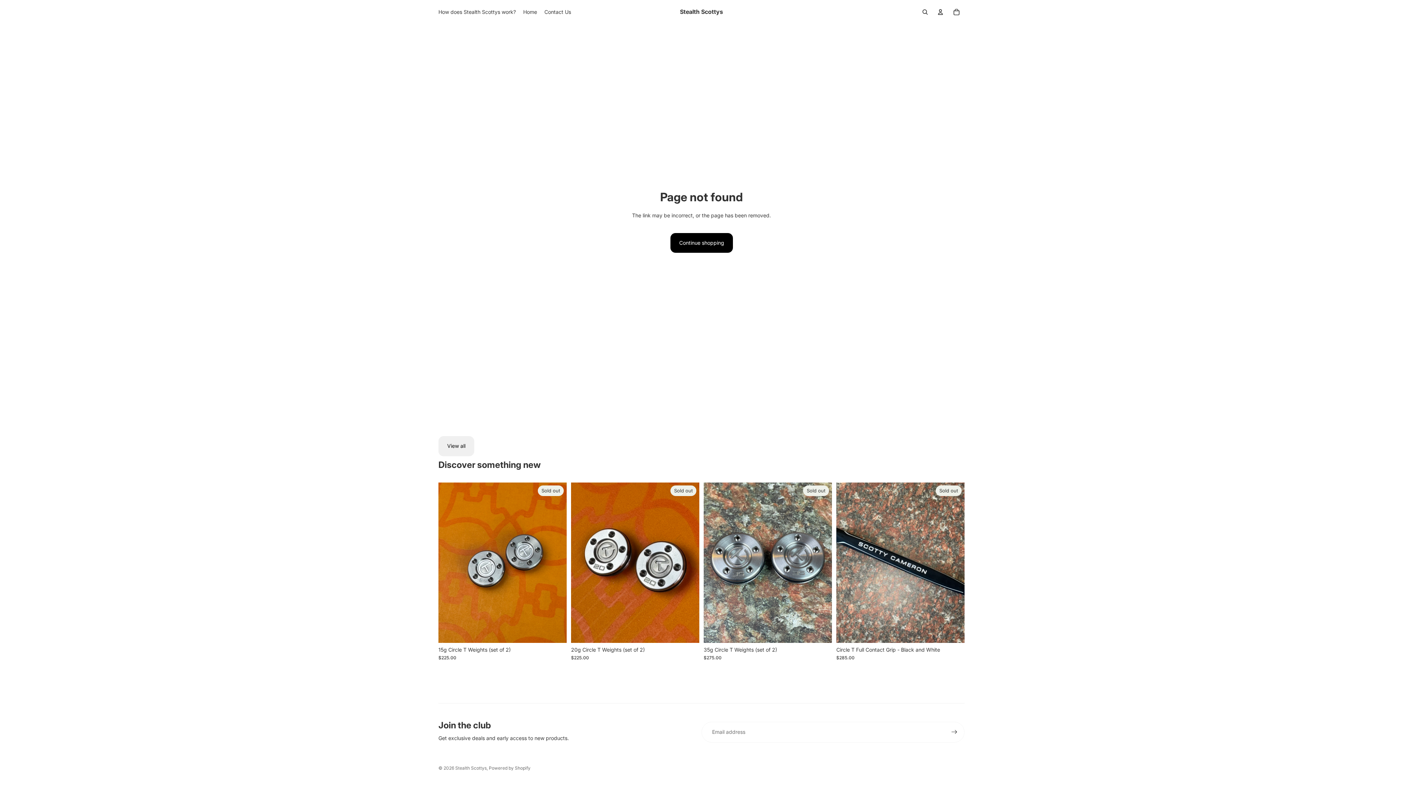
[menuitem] (477, 12)
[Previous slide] (847, 562)
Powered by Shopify (510, 768)
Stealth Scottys (471, 768)
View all (456, 446)
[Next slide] (954, 562)
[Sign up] (954, 732)
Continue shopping (701, 243)
